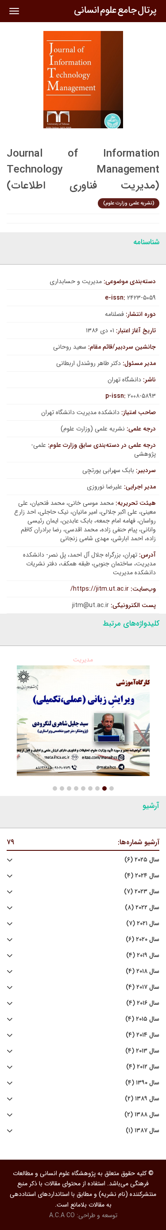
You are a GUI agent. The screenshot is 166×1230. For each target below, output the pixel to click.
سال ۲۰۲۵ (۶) (141, 860)
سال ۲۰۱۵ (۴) (142, 1019)
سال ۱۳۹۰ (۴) (142, 1083)
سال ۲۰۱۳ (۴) (142, 1051)
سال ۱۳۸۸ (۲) (141, 1114)
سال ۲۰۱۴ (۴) (142, 1035)
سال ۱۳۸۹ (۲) (142, 1098)
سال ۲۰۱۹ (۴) (142, 955)
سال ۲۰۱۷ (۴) (142, 987)
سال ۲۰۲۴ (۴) (141, 875)
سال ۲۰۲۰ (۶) (142, 939)
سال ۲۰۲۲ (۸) (142, 907)
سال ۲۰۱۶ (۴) (142, 1003)
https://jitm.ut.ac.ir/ (99, 589)
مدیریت (83, 660)
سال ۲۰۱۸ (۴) (142, 971)
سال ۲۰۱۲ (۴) (142, 1067)
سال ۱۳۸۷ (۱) (142, 1130)
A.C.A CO (62, 1215)
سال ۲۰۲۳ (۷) (141, 891)
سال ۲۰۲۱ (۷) (142, 923)
